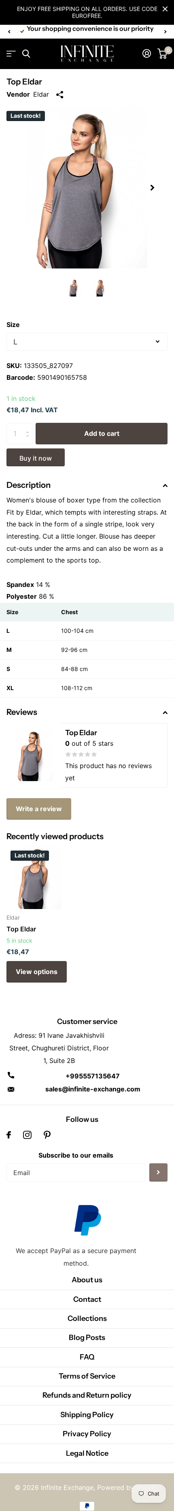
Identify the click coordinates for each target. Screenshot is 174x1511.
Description (28, 485)
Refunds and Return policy (87, 1395)
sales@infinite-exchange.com (92, 1089)
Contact (87, 1299)
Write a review (39, 809)
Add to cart (101, 433)
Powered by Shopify (128, 1487)
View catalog (11, 54)
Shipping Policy (87, 1414)
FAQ (87, 1357)
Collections (87, 1318)
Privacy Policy (87, 1433)
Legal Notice (87, 1453)
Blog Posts (87, 1337)
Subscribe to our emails (75, 1155)
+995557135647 (93, 1076)
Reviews (21, 712)
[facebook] (8, 1135)
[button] (9, 32)
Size (13, 324)
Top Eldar (21, 929)
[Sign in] (146, 53)
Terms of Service (87, 1376)
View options (36, 972)
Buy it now (35, 458)
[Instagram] (27, 1135)
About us (87, 1279)
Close (165, 9)
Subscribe (158, 1172)
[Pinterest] (47, 1135)
